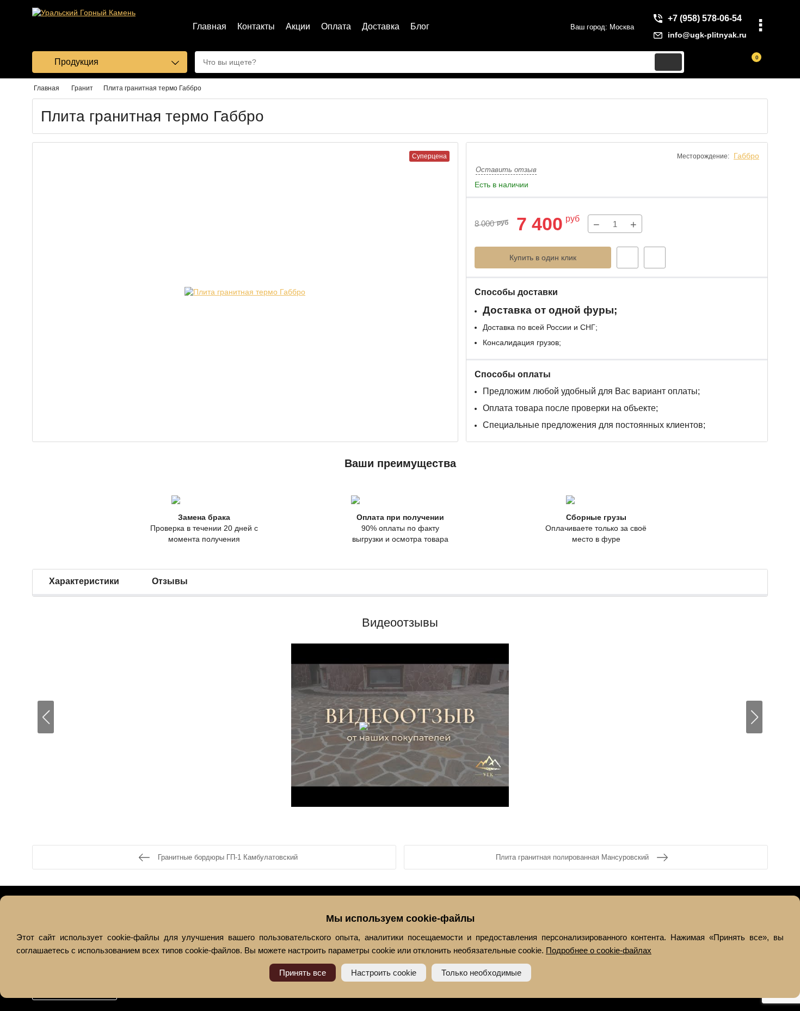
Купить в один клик (542, 257)
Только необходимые (481, 972)
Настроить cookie (383, 972)
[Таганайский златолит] (400, 727)
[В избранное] (655, 257)
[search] (668, 62)
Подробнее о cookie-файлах (598, 950)
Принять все (302, 972)
